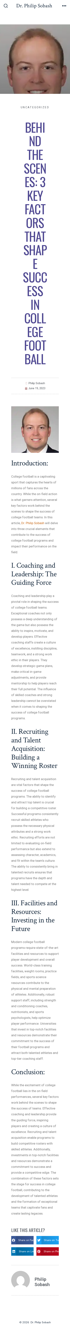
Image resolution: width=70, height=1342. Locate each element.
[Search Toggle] (5, 6)
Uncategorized (35, 107)
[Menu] (64, 6)
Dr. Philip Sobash (32, 523)
